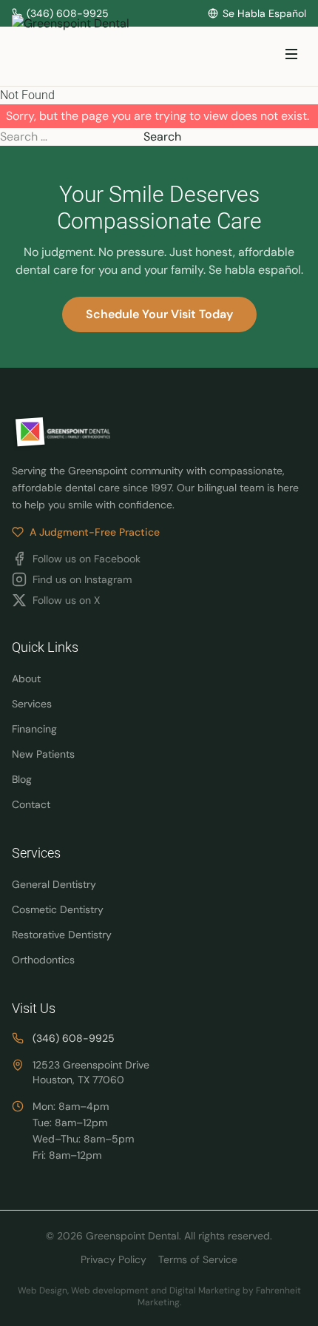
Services (32, 703)
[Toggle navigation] (291, 56)
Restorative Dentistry (62, 934)
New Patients (43, 754)
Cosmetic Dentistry (58, 909)
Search (162, 136)
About (26, 678)
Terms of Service (197, 1259)
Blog (22, 779)
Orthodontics (43, 959)
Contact (31, 804)
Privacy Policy (113, 1259)
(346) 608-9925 (74, 1038)
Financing (34, 729)
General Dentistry (54, 884)
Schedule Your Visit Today (159, 314)
